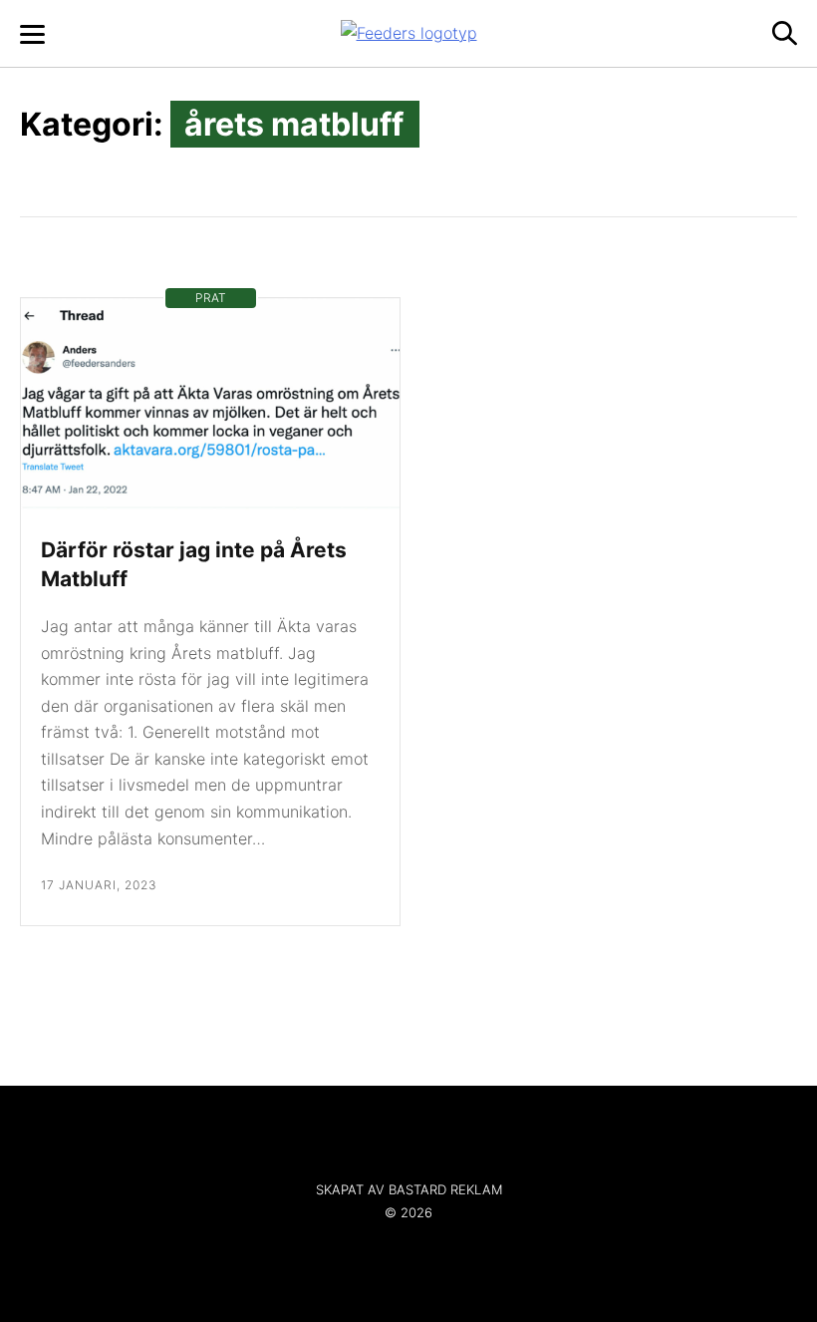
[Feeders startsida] (409, 33)
